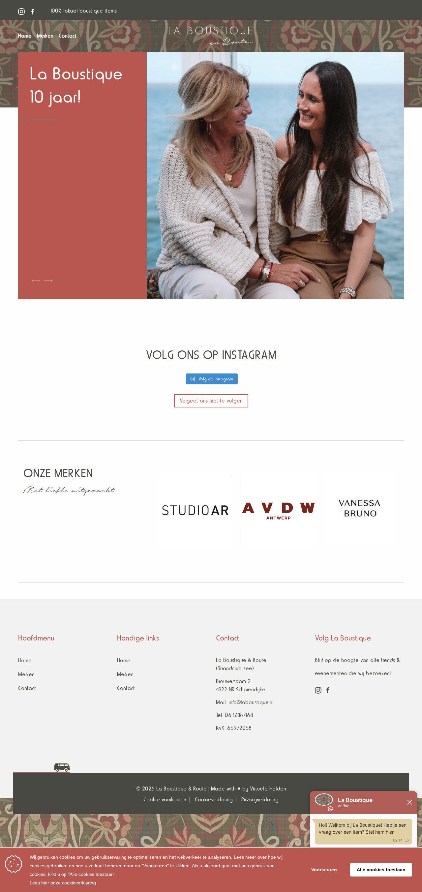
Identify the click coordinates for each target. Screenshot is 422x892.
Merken (26, 674)
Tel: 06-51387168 (234, 715)
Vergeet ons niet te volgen (211, 400)
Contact (27, 688)
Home (25, 660)
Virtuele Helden (268, 788)
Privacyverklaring (260, 799)
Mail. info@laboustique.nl (245, 702)
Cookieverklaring (214, 799)
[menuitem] (27, 36)
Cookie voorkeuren (164, 799)
